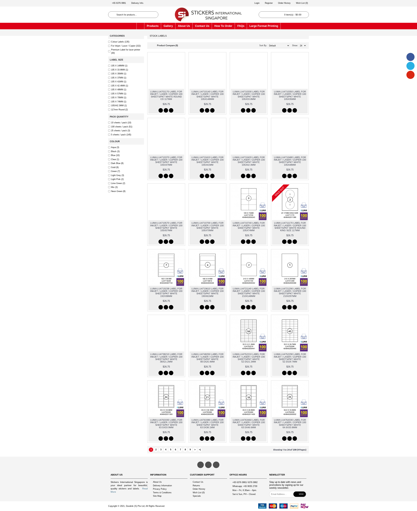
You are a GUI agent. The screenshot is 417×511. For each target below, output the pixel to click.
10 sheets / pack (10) (121, 122)
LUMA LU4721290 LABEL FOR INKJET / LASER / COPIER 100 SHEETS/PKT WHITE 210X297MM (290, 292)
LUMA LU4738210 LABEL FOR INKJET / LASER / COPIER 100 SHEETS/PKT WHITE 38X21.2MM (166, 358)
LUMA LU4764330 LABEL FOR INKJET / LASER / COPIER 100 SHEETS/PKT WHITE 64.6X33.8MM (290, 424)
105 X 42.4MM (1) (119, 85)
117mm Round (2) (119, 109)
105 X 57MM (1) (118, 93)
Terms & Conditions (162, 492)
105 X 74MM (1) (118, 101)
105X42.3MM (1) (119, 105)
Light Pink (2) (117, 179)
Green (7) (115, 171)
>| (200, 449)
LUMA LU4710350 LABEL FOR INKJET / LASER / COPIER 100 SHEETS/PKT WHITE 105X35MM (290, 95)
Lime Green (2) (118, 183)
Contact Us (198, 482)
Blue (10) (115, 155)
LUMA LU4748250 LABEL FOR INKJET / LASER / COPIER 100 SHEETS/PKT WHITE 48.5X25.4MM (207, 358)
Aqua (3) (115, 147)
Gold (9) (115, 167)
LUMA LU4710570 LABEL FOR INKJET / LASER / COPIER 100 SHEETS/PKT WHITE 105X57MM (166, 227)
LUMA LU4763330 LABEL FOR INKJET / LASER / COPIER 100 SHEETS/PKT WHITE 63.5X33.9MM (166, 424)
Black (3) (115, 151)
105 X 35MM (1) (118, 73)
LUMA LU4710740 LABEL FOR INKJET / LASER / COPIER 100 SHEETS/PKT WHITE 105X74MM (249, 227)
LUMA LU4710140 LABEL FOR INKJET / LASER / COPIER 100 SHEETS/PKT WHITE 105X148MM (207, 95)
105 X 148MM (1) (119, 65)
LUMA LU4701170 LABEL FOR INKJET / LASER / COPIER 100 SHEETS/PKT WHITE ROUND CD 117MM (166, 95)
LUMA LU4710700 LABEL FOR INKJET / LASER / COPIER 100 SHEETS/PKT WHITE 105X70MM (207, 227)
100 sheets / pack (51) (121, 126)
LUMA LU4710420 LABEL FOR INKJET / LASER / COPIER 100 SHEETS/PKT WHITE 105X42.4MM (249, 161)
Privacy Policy (160, 489)
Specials (197, 496)
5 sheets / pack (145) (121, 134)
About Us (157, 482)
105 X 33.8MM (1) (119, 69)
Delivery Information (162, 485)
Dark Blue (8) (117, 163)
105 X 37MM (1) (118, 77)
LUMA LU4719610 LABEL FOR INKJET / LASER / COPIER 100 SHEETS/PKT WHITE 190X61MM (207, 292)
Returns (196, 485)
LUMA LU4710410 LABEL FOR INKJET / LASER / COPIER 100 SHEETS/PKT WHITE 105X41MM (207, 161)
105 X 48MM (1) (118, 89)
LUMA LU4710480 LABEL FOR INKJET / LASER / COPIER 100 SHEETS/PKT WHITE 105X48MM (290, 161)
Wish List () (199, 492)
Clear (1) (115, 159)
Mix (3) (114, 187)
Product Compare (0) (167, 45)
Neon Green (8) (118, 191)
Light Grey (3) (117, 175)
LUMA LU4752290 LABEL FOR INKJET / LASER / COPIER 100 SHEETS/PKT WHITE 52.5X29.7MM (290, 358)
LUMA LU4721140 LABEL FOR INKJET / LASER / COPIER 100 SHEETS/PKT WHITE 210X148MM (249, 292)
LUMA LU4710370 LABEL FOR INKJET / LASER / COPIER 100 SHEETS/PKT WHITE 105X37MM (166, 161)
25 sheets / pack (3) (120, 130)
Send (301, 494)
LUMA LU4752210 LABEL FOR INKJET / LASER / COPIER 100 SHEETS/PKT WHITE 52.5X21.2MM (249, 358)
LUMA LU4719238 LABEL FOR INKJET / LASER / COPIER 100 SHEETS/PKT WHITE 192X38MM (166, 292)
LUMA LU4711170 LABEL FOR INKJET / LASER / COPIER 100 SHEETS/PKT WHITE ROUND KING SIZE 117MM (290, 227)
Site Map (157, 496)
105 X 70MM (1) (118, 97)
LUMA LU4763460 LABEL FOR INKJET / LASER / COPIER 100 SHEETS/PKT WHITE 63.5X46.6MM (249, 424)
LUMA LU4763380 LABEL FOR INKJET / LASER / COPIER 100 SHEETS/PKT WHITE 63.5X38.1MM (207, 424)
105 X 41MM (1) (118, 81)
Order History (199, 489)
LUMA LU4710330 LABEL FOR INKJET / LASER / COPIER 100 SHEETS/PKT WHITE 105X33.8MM (249, 95)
